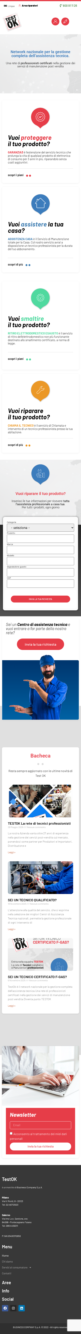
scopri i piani (16, 175)
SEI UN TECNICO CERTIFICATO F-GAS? (37, 977)
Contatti (6, 1273)
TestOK (9, 1179)
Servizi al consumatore (15, 1267)
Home (5, 1255)
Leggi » (11, 852)
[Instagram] (13, 1308)
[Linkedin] (21, 1308)
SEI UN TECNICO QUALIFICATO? (32, 900)
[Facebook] (5, 1308)
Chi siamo (7, 1261)
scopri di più (15, 264)
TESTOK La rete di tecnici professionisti (39, 823)
